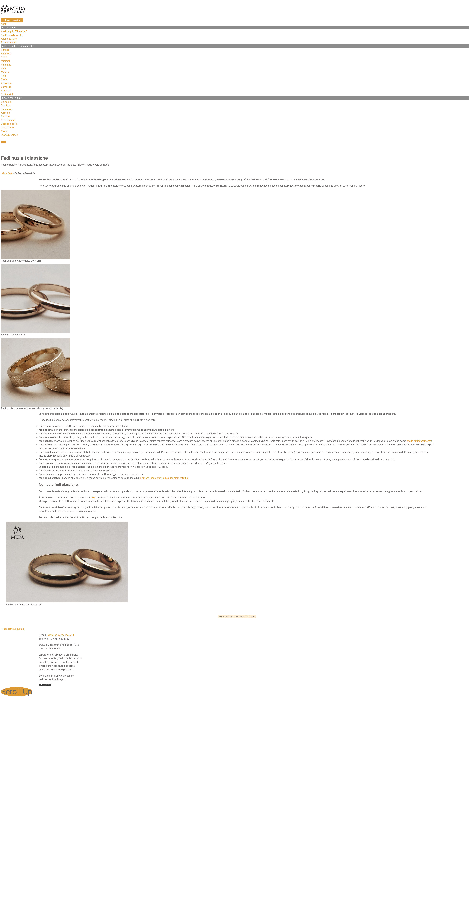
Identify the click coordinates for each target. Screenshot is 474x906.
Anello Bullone (9, 38)
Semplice (6, 86)
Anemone (6, 53)
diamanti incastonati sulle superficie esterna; (164, 477)
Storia (4, 131)
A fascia (5, 112)
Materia (5, 72)
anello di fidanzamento (419, 440)
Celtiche (5, 116)
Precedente (7, 628)
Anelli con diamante (11, 35)
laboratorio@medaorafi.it (60, 634)
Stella (4, 79)
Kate (3, 68)
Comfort (5, 105)
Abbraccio (6, 83)
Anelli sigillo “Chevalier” (14, 31)
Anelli (4, 23)
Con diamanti (8, 120)
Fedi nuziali (7, 94)
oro (93, 497)
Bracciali (5, 90)
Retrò (4, 57)
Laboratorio (7, 127)
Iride (3, 75)
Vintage (5, 49)
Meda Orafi (7, 173)
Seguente (19, 628)
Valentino (6, 64)
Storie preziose (9, 134)
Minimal (5, 60)
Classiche (6, 101)
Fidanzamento (9, 42)
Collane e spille (9, 123)
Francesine (7, 109)
